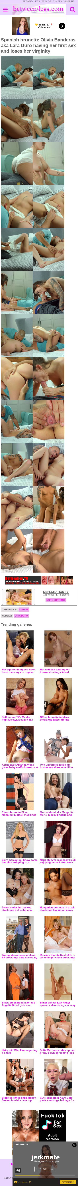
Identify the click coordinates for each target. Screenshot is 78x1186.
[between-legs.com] (39, 9)
